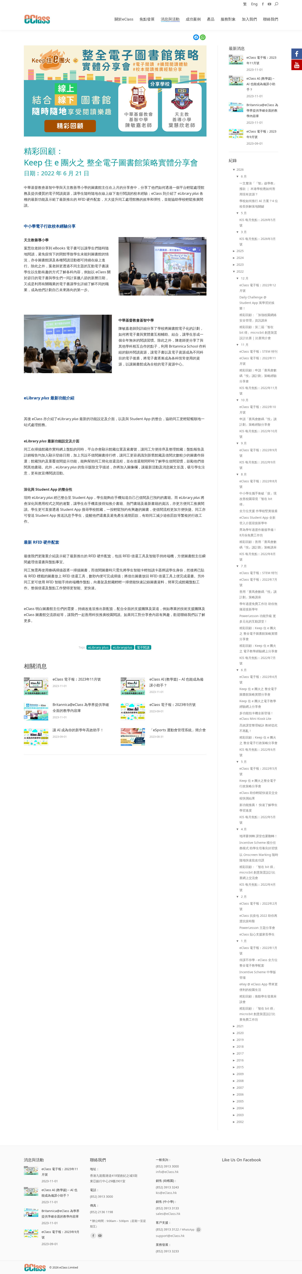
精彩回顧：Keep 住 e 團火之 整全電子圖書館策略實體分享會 (258, 633)
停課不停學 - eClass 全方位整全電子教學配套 (258, 962)
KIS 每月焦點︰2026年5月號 (257, 222)
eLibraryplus (122, 647)
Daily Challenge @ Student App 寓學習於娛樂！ (256, 302)
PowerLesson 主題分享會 (257, 928)
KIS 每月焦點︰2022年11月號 (258, 390)
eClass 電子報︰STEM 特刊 (258, 351)
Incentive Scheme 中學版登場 (257, 975)
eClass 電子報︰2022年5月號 (258, 771)
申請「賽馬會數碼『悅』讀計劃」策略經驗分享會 (258, 422)
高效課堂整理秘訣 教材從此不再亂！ (258, 728)
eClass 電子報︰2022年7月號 (258, 582)
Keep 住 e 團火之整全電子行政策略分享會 (257, 783)
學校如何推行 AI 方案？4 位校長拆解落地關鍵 (258, 203)
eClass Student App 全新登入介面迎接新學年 (257, 520)
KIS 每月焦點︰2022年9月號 (257, 465)
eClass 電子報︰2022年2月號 (258, 906)
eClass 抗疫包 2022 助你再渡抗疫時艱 (258, 918)
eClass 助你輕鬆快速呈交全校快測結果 (258, 795)
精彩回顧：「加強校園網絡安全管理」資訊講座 (258, 317)
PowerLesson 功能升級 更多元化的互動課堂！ (257, 618)
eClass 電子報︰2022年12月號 (257, 288)
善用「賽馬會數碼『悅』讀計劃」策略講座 (258, 594)
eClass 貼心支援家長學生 (257, 934)
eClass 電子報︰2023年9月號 (172, 704)
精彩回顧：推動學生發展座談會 (258, 999)
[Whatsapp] (198, 1230)
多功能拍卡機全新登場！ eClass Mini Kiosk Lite (256, 716)
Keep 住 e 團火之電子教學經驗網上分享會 (257, 704)
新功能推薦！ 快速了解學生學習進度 (258, 807)
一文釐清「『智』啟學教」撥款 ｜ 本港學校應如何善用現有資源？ (258, 188)
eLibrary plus (98, 647)
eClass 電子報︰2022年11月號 (257, 361)
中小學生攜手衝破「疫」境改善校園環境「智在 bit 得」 (258, 498)
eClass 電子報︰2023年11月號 (77, 679)
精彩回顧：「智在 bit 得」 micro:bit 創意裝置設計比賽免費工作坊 (257, 1013)
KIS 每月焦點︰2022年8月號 (257, 556)
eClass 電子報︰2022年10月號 (257, 409)
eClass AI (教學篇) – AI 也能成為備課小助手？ (176, 682)
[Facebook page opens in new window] (263, 4)
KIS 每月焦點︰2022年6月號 (257, 752)
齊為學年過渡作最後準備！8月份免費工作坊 (258, 532)
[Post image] (36, 686)
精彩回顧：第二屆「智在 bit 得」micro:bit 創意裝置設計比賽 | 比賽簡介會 (258, 332)
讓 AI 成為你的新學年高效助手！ (78, 730)
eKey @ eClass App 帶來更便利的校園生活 (258, 987)
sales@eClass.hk (168, 1214)
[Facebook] (196, 37)
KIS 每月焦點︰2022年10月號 (258, 434)
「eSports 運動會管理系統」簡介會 (177, 730)
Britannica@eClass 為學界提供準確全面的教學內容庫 (81, 707)
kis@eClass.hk (166, 1193)
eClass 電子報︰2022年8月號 (258, 484)
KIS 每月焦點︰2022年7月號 (257, 660)
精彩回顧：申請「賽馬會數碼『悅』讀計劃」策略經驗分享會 (258, 375)
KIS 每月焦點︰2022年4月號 (257, 887)
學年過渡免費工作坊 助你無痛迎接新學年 (258, 606)
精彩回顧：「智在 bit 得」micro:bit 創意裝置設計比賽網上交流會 (257, 872)
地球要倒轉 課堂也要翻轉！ (258, 836)
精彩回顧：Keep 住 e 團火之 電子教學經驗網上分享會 (258, 648)
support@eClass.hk (170, 1236)
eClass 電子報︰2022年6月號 (258, 679)
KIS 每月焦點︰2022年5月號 (257, 820)
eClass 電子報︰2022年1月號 (258, 950)
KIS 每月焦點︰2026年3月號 (257, 241)
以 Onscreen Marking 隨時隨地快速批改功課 (258, 857)
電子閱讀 (143, 647)
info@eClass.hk (167, 1172)
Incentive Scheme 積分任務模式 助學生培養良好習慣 (258, 845)
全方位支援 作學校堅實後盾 (258, 511)
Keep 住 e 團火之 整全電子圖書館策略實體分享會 (258, 691)
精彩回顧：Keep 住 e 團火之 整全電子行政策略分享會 (258, 740)
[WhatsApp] (203, 37)
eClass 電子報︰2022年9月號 (258, 453)
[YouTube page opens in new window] (269, 4)
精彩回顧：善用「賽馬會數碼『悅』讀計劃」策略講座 (258, 544)
